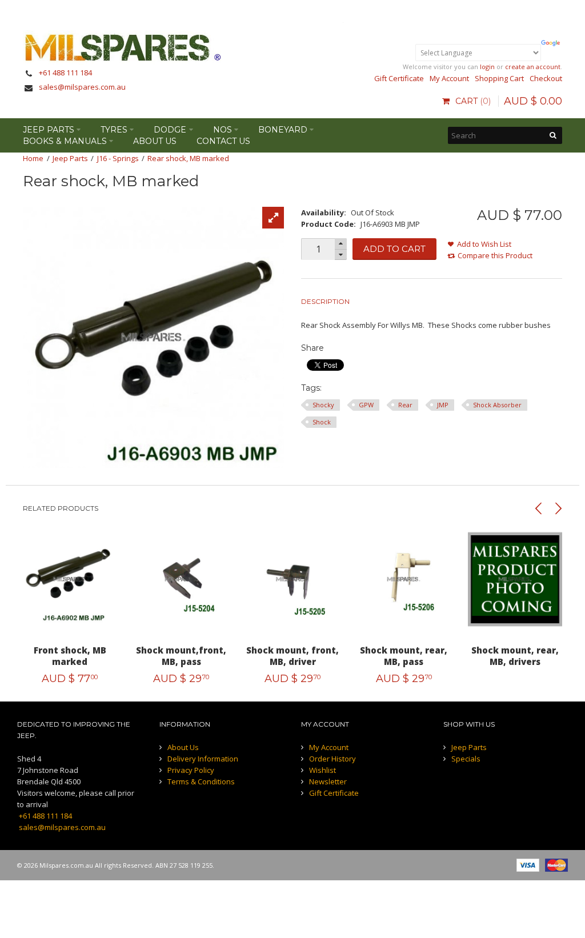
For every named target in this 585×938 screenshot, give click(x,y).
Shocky (323, 404)
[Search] (553, 135)
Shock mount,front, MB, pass (181, 655)
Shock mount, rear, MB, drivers (515, 655)
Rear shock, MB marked (188, 158)
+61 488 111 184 (65, 72)
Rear (405, 404)
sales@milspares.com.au (82, 87)
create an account (532, 66)
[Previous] (538, 508)
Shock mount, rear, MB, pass (403, 655)
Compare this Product (495, 255)
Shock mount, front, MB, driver (292, 655)
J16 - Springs (118, 158)
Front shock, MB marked (70, 655)
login (487, 66)
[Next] (558, 508)
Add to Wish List (484, 244)
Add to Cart (394, 248)
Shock (321, 422)
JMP (442, 404)
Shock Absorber (497, 404)
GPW (366, 404)
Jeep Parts (70, 158)
